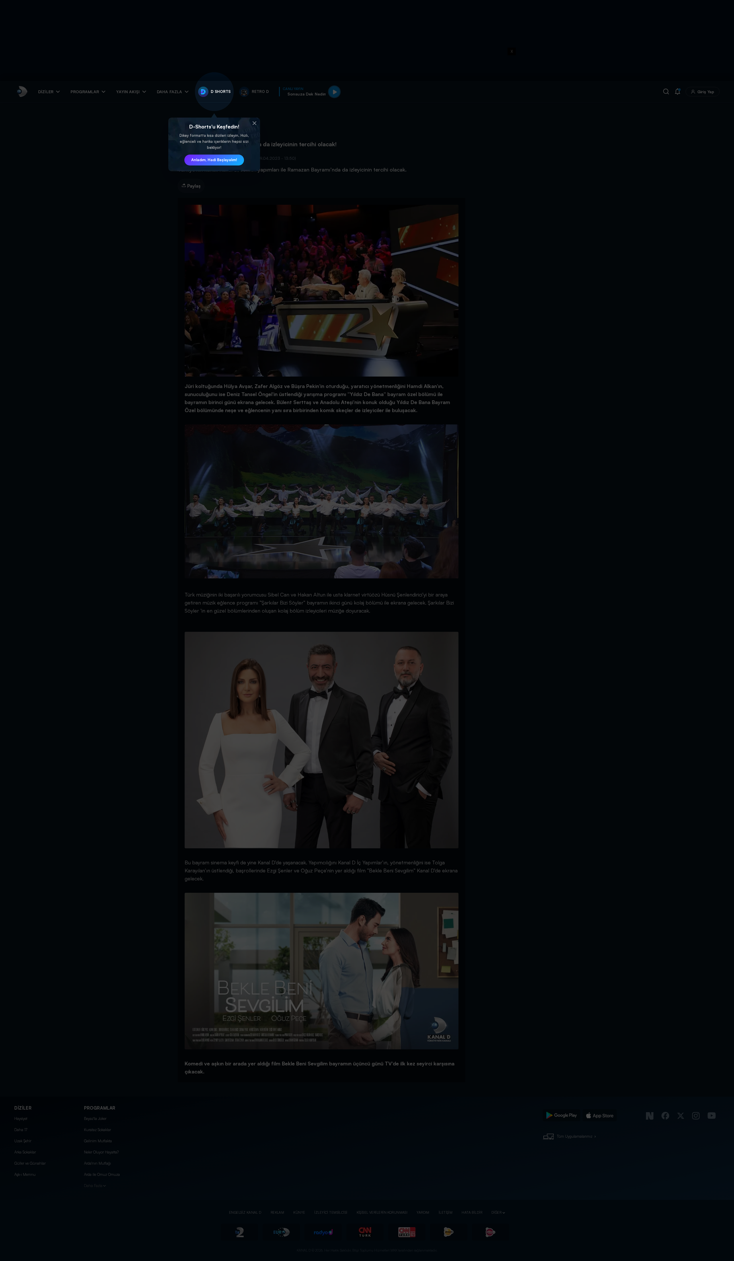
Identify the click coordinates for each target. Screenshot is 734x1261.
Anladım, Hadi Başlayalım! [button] (214, 159)
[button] (254, 123)
